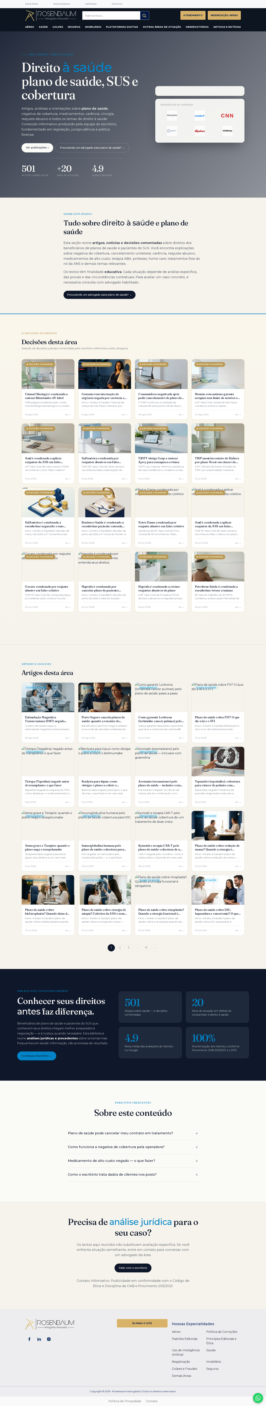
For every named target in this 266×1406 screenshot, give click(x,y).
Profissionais (61, 4)
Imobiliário (93, 26)
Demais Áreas (181, 1376)
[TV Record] (172, 131)
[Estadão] (200, 115)
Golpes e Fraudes (184, 1368)
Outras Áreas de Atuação (162, 26)
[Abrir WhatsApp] (258, 1398)
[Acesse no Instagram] (49, 1339)
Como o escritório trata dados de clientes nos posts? (112, 1175)
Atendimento (193, 15)
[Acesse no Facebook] (29, 1339)
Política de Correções (221, 1331)
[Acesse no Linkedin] (39, 1339)
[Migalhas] (200, 131)
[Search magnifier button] (144, 15)
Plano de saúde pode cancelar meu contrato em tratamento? (120, 1133)
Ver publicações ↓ (37, 147)
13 (146, 947)
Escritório (31, 4)
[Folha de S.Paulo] (172, 115)
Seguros (74, 26)
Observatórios (197, 26)
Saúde (43, 26)
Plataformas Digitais (122, 26)
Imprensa (91, 4)
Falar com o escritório (133, 1268)
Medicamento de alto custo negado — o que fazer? (111, 1161)
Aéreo (29, 26)
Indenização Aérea (224, 15)
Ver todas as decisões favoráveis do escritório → (133, 622)
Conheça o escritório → (37, 1055)
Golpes (57, 26)
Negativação (181, 1361)
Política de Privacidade (124, 1401)
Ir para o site (142, 1323)
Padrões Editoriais (184, 1339)
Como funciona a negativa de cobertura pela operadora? (116, 1147)
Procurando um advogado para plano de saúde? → (92, 147)
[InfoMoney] (227, 131)
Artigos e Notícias (227, 26)
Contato (117, 4)
